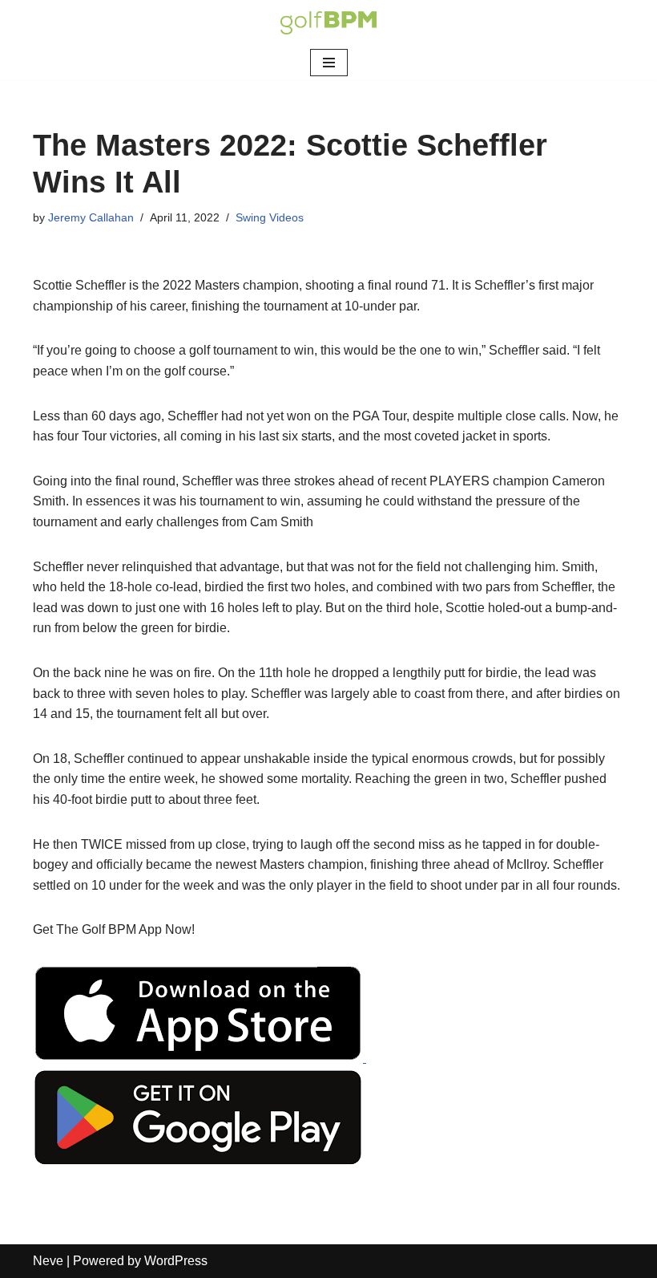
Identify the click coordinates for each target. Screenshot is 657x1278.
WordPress (176, 1261)
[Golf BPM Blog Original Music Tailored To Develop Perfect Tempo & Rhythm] (328, 22)
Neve (48, 1261)
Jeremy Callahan (91, 217)
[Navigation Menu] (329, 62)
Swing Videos (270, 217)
